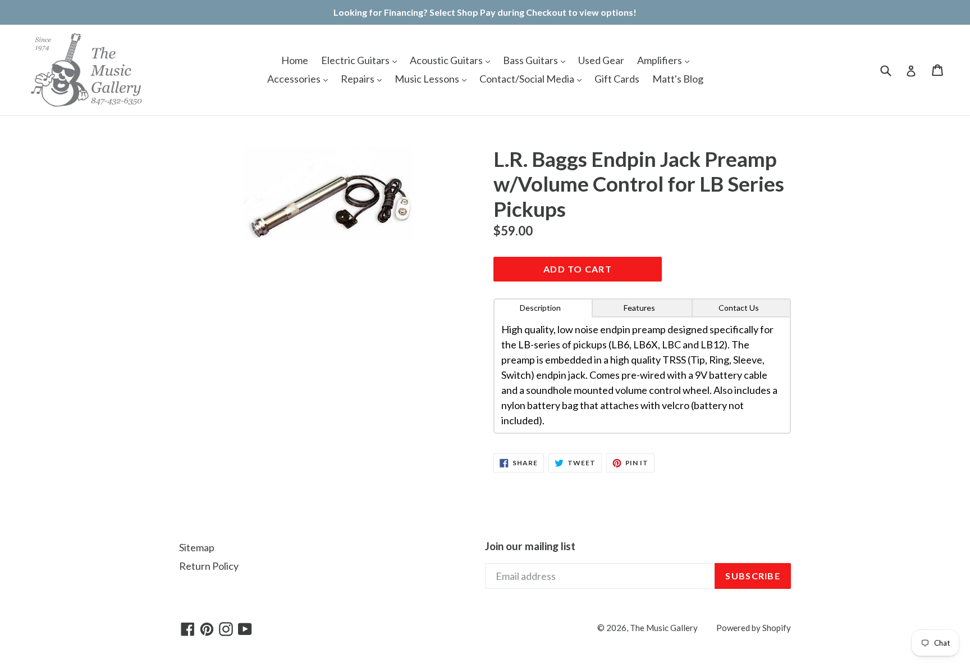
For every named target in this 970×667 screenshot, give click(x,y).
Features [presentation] (639, 307)
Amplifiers (660, 60)
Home (294, 60)
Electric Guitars (356, 60)
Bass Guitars (531, 60)
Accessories (294, 78)
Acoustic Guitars (447, 60)
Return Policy (209, 566)
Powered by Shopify (753, 628)
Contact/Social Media (527, 78)
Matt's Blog (677, 78)
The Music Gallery (664, 628)
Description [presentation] (540, 307)
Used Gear (601, 60)
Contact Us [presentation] (739, 307)
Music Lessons (428, 78)
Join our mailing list (530, 546)
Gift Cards (616, 78)
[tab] (543, 307)
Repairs (358, 78)
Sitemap (196, 547)
